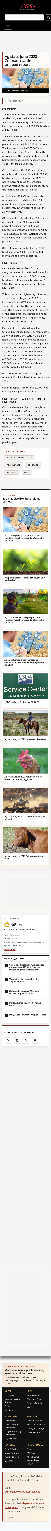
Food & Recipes (12, 1449)
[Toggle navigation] (8, 26)
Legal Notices (11, 1438)
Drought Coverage (35, 1428)
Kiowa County (33, 1395)
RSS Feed (31, 1453)
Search (30, 1449)
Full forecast (9, 949)
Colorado (33, 465)
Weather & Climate (36, 1424)
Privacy (30, 1463)
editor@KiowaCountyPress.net (22, 1491)
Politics (8, 1406)
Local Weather (33, 1432)
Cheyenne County (35, 1399)
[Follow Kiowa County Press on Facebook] (17, 1040)
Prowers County (34, 1403)
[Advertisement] (25, 1156)
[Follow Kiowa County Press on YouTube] (35, 1040)
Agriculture (13, 465)
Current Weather (35, 1420)
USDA (27, 472)
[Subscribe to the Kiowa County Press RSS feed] (26, 1040)
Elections (9, 1409)
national (12, 472)
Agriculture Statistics (19, 457)
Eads (29, 1406)
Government (10, 1420)
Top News (9, 1395)
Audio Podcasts (12, 1456)
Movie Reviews (12, 1453)
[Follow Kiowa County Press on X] (8, 1040)
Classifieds (9, 1460)
